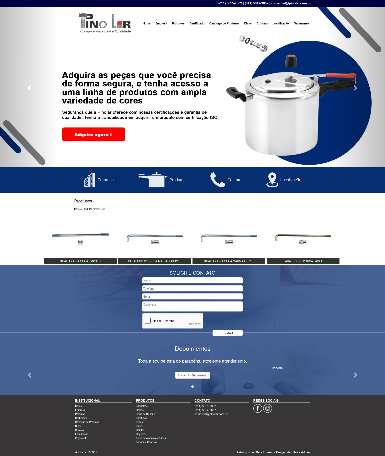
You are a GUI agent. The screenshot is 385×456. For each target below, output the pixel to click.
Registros (141, 434)
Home (147, 23)
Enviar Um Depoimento (192, 375)
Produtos (178, 23)
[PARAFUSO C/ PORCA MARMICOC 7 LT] (228, 239)
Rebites (140, 430)
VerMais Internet (262, 452)
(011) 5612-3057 (256, 3)
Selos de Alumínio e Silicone (151, 438)
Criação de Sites (287, 452)
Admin (305, 452)
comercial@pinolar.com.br (291, 3)
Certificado (197, 23)
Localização (281, 23)
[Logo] (104, 23)
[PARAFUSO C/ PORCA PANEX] (303, 239)
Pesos (139, 422)
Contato (262, 23)
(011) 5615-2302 (230, 3)
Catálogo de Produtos (224, 23)
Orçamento (301, 23)
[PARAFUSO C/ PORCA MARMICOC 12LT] (154, 239)
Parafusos (141, 418)
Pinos (139, 426)
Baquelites (142, 405)
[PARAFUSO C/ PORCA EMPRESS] (80, 239)
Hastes (140, 410)
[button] (29, 86)
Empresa (161, 23)
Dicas (248, 23)
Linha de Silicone (145, 414)
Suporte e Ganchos (146, 442)
